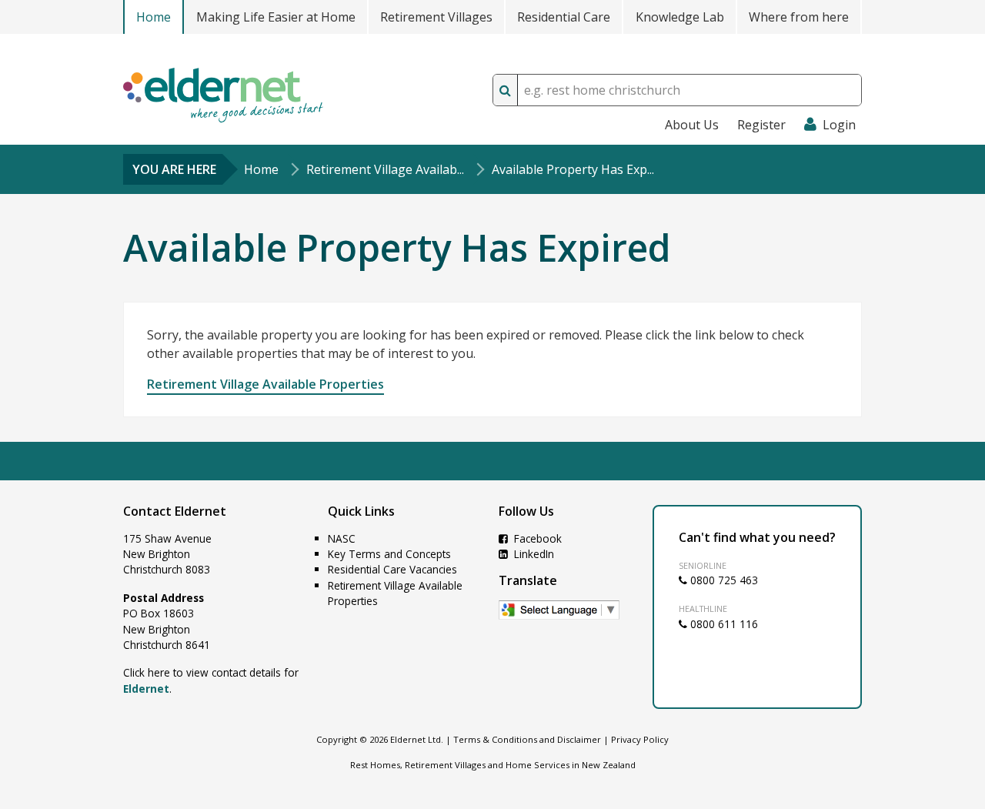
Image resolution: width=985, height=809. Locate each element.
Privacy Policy (640, 739)
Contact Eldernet (174, 511)
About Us (692, 124)
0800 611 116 (722, 624)
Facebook (536, 538)
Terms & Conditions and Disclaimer (527, 739)
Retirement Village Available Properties (265, 384)
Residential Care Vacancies (392, 569)
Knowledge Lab (680, 16)
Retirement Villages (436, 16)
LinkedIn (532, 554)
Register (761, 124)
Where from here (799, 16)
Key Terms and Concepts (389, 554)
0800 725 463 (722, 580)
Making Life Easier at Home (276, 16)
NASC (342, 538)
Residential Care (563, 16)
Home (153, 16)
